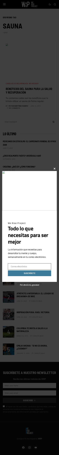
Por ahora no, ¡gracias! (29, 285)
